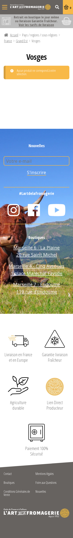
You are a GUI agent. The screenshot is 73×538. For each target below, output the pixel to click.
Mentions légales (44, 474)
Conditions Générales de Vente (17, 493)
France (8, 40)
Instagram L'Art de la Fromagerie (14, 210)
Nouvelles (40, 492)
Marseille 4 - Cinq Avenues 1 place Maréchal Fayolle (36, 269)
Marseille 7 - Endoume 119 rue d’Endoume (36, 288)
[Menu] (4, 7)
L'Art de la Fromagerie (30, 7)
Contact (8, 474)
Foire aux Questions (45, 483)
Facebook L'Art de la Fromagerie (34, 210)
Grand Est (22, 40)
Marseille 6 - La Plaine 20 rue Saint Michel (36, 251)
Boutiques (9, 483)
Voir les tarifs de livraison (36, 25)
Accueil (14, 35)
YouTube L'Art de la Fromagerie (56, 210)
